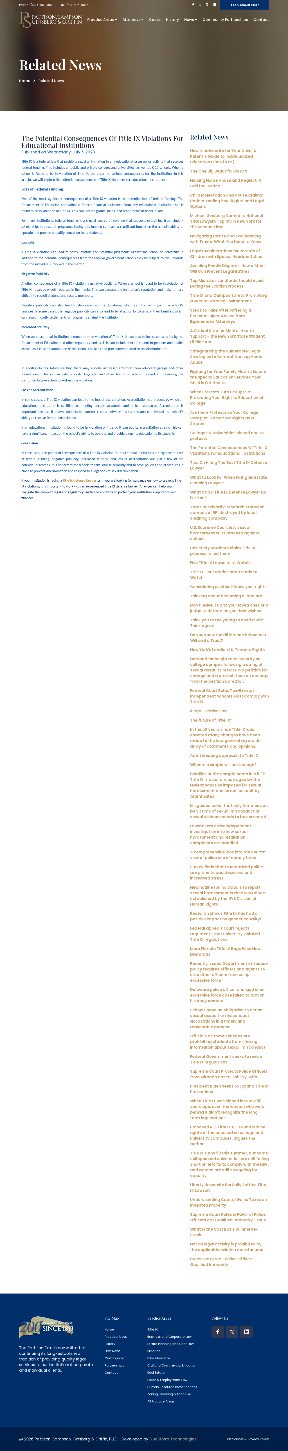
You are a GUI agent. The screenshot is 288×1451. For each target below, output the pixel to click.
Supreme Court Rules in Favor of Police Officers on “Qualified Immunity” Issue (228, 1217)
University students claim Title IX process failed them (222, 550)
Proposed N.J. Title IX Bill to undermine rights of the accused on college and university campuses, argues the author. (227, 1135)
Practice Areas (101, 19)
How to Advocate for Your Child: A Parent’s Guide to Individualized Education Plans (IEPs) (223, 156)
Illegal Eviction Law (208, 711)
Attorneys (131, 19)
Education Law (158, 1358)
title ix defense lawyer (80, 481)
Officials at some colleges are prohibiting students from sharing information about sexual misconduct (228, 1041)
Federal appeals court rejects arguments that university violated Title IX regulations (225, 934)
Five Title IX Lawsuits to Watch (220, 562)
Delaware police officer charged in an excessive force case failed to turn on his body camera (227, 995)
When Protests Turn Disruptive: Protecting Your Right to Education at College (227, 397)
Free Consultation (245, 5)
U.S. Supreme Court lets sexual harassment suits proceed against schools (225, 533)
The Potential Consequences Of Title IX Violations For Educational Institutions (228, 450)
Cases (155, 19)
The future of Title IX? (211, 720)
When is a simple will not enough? (223, 764)
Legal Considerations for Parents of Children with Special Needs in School (226, 253)
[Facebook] (218, 1332)
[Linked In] (246, 1332)
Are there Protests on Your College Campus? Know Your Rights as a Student (224, 418)
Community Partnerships (225, 19)
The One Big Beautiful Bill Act (218, 171)
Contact (261, 19)
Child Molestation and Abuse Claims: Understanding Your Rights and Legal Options (227, 201)
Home (24, 80)
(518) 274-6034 (77, 5)
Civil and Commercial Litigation (171, 1365)
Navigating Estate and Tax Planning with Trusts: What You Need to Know (225, 238)
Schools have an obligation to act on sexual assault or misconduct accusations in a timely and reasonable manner (226, 1018)
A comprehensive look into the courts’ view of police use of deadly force (227, 854)
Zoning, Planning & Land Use (169, 1394)
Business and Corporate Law (169, 1336)
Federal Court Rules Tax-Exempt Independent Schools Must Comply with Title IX (229, 696)
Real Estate (156, 1372)
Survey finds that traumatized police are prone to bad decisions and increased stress (226, 872)
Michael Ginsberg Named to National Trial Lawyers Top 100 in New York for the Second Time (226, 221)
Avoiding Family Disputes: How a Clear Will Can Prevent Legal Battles (227, 268)
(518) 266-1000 (41, 5)
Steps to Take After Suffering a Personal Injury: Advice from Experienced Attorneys (220, 316)
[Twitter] (232, 1332)
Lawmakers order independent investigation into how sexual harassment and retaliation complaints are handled (220, 834)
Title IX (152, 1329)
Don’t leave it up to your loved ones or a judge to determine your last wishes (229, 608)
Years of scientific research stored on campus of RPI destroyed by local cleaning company (227, 512)
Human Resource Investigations (172, 1387)
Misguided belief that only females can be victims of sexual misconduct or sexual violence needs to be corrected (229, 811)
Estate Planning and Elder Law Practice (170, 1347)
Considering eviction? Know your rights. (229, 586)
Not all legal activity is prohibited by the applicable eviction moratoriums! (227, 1246)
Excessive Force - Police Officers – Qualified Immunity (223, 1261)
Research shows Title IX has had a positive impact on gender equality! (225, 916)
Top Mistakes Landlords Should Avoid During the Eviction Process (227, 283)
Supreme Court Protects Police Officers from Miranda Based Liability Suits (229, 1074)
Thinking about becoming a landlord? (227, 596)
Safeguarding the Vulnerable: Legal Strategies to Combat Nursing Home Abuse (226, 356)
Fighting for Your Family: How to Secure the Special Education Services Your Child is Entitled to (228, 377)
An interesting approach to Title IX (224, 755)
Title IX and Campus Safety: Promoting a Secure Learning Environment (228, 298)
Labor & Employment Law (167, 1380)
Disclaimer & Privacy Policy (248, 1439)
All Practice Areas (160, 1401)
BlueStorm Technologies (172, 1439)
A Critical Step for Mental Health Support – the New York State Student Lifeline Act (227, 336)
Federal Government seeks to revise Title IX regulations (226, 1059)
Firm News (112, 1351)
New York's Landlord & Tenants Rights (227, 649)
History (172, 19)
